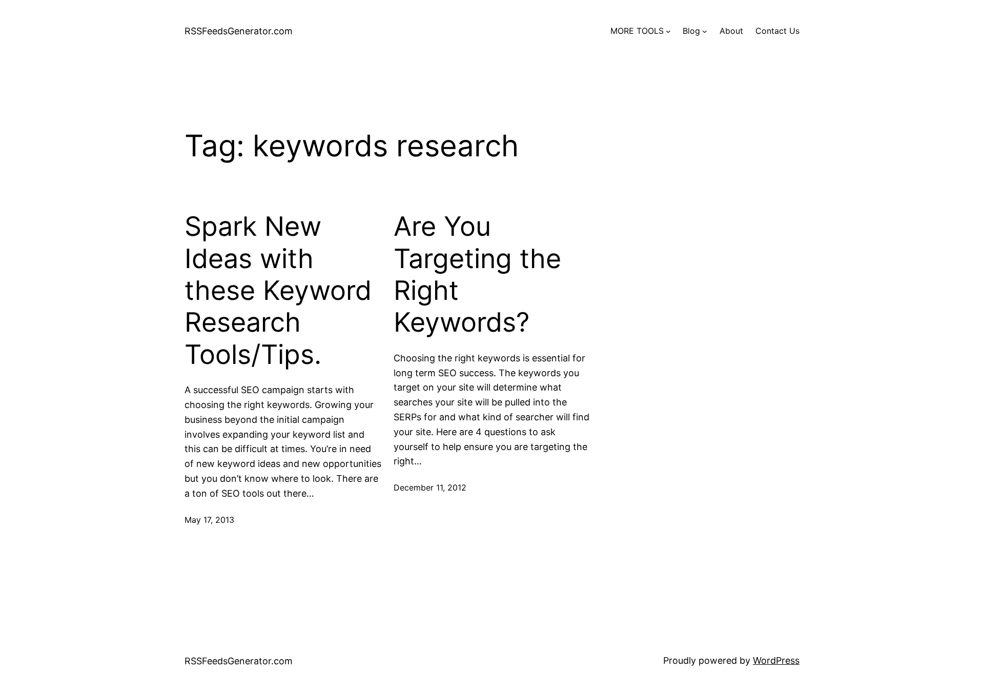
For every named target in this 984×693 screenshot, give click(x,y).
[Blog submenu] (704, 31)
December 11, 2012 (430, 487)
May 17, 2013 (209, 520)
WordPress (776, 660)
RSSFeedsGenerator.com (238, 31)
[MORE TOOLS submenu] (668, 31)
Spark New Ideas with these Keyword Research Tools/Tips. (278, 291)
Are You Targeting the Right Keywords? (477, 274)
